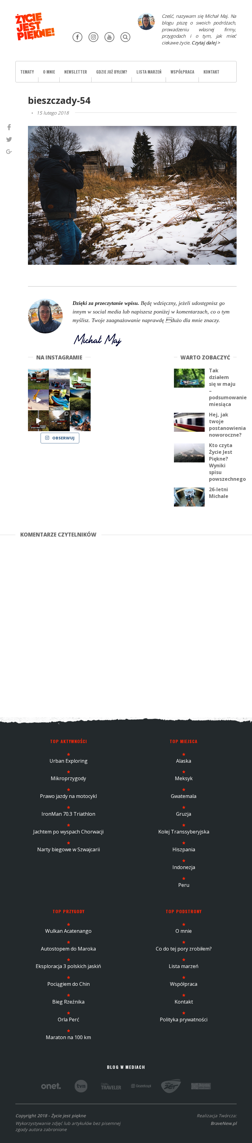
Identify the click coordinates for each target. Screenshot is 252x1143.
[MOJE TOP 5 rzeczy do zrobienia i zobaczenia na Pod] (59, 420)
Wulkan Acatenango (68, 931)
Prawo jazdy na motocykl (68, 796)
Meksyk (184, 778)
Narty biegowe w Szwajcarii (68, 849)
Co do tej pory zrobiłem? (184, 948)
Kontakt (211, 72)
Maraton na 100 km (68, 1037)
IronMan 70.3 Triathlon (68, 814)
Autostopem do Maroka (68, 948)
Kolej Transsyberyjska (183, 831)
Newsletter (75, 72)
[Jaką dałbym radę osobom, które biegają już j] (59, 399)
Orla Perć (68, 1019)
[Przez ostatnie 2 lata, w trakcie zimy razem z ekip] (59, 379)
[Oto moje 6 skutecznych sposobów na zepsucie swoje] (38, 420)
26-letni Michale (218, 492)
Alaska (183, 761)
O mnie (49, 72)
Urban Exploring (68, 761)
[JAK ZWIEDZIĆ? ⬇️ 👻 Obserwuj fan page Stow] (80, 379)
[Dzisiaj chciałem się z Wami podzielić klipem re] (38, 399)
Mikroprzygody (68, 778)
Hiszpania (183, 849)
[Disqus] (126, 626)
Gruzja (183, 814)
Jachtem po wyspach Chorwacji (68, 831)
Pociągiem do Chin (68, 984)
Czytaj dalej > (205, 43)
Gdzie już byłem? (111, 72)
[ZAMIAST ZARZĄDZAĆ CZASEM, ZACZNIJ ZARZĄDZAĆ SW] (80, 420)
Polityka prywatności (183, 1019)
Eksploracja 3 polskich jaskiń (68, 966)
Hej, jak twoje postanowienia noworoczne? (227, 424)
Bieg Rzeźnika (68, 1001)
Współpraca (182, 72)
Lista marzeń (148, 72)
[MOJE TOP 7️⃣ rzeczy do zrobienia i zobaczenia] (38, 379)
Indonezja (183, 867)
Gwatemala (183, 796)
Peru (183, 885)
